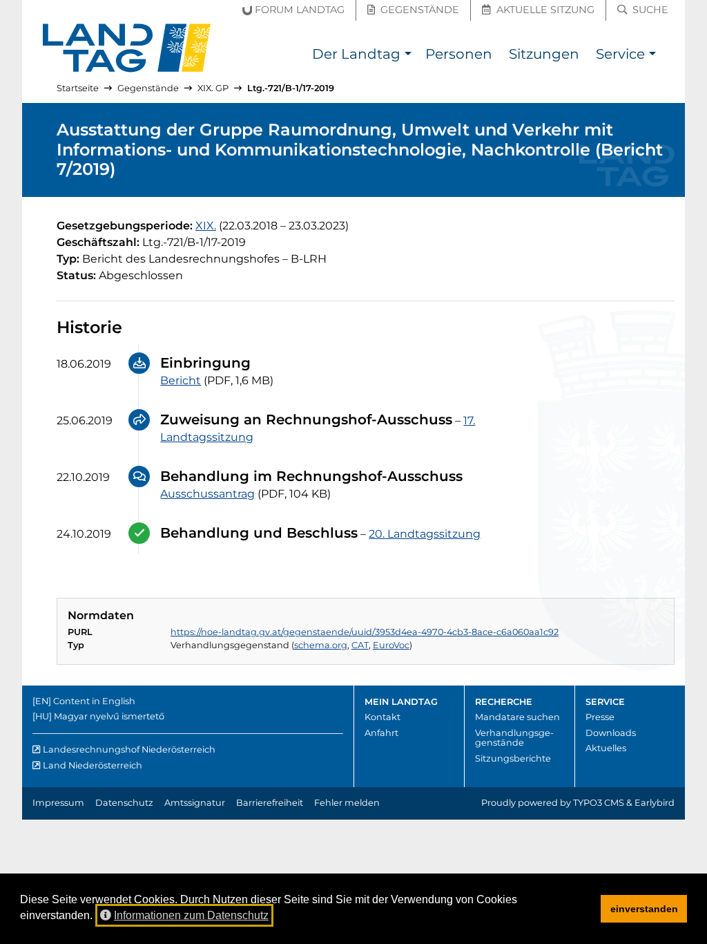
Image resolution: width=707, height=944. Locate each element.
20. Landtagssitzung (425, 533)
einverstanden (644, 908)
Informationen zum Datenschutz (191, 915)
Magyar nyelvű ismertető (109, 716)
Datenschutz (124, 802)
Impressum (58, 802)
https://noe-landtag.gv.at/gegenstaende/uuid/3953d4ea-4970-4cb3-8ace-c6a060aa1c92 (365, 632)
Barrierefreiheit (269, 802)
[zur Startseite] (127, 48)
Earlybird (655, 802)
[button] (407, 55)
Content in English (94, 701)
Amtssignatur (194, 802)
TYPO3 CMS (598, 802)
